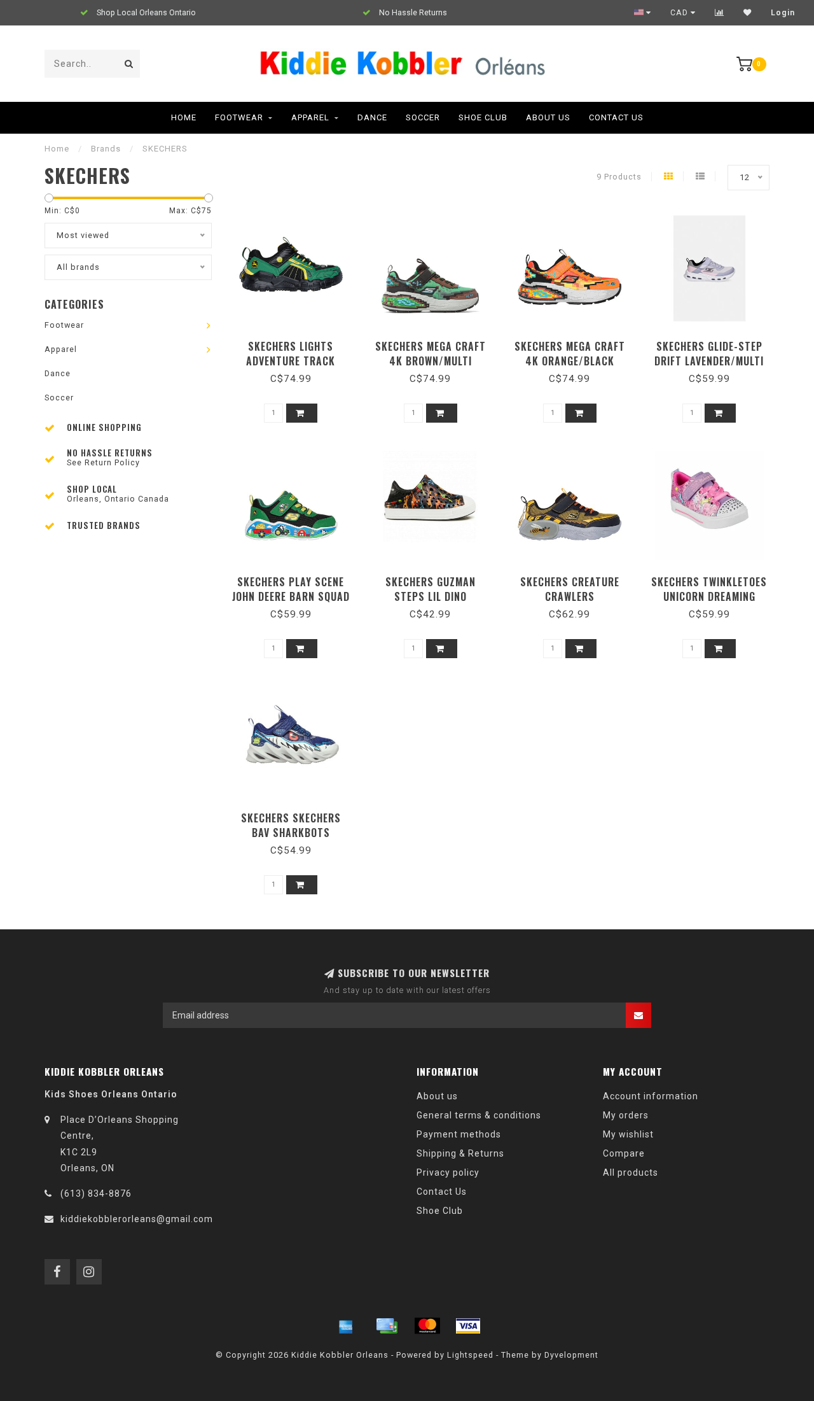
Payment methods (459, 1134)
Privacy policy (448, 1172)
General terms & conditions (479, 1115)
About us (437, 1096)
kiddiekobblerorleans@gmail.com (136, 1219)
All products (630, 1172)
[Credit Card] (387, 1325)
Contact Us (616, 117)
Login (783, 12)
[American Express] (346, 1325)
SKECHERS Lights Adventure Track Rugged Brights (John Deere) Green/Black (291, 368)
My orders (626, 1115)
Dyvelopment (571, 1355)
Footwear (239, 117)
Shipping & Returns (460, 1153)
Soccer (423, 117)
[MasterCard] (427, 1325)
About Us (548, 117)
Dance (372, 117)
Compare (624, 1153)
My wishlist (628, 1134)
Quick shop (296, 342)
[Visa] (468, 1325)
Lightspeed (470, 1355)
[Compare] (719, 12)
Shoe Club (483, 117)
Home (184, 117)
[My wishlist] (747, 12)
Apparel (310, 117)
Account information (650, 1096)
